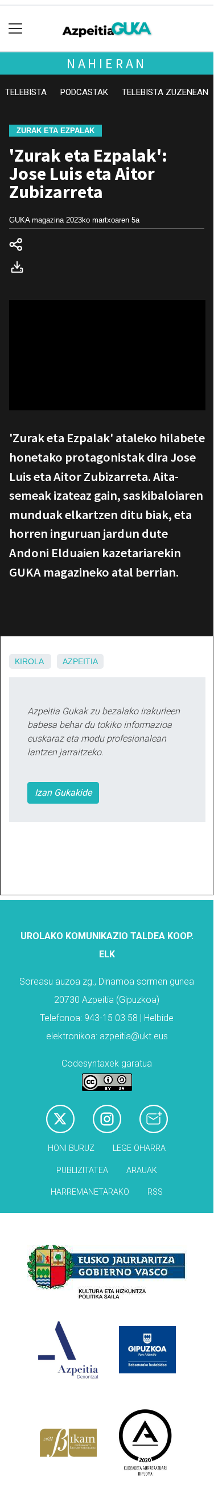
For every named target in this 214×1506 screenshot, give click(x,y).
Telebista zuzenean (165, 92)
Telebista (26, 92)
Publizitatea (82, 1170)
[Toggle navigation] (15, 29)
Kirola (29, 661)
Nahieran (107, 63)
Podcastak (84, 92)
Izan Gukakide (63, 792)
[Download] (20, 269)
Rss (155, 1192)
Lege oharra (139, 1148)
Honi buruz (71, 1148)
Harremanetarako (90, 1192)
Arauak (141, 1170)
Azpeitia (80, 661)
